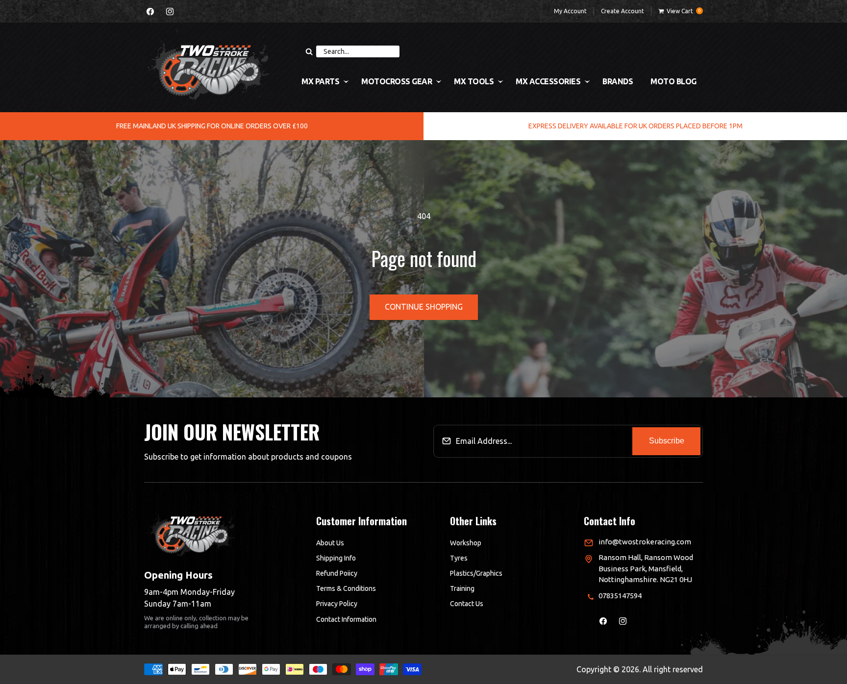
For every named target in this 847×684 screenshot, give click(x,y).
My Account (570, 11)
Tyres (459, 558)
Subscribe (666, 441)
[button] (680, 11)
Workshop (465, 543)
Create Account (622, 11)
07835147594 (620, 595)
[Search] (308, 51)
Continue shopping (424, 306)
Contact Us (466, 604)
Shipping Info (336, 558)
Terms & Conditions (346, 589)
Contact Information (346, 619)
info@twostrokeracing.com (644, 541)
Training (462, 589)
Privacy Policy (336, 604)
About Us (330, 543)
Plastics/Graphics (476, 573)
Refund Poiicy (336, 573)
